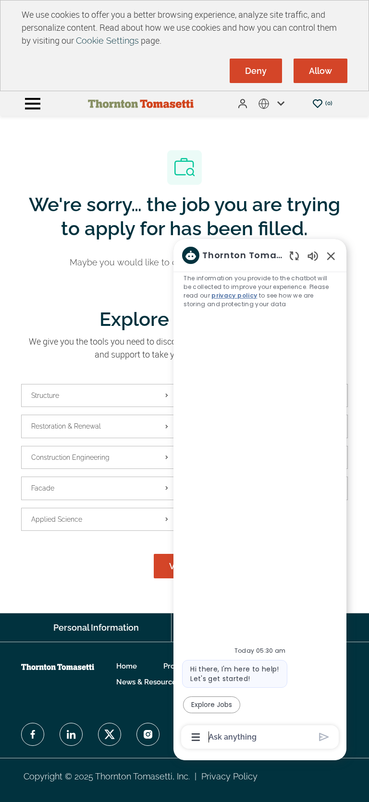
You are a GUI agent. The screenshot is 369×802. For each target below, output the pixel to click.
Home (126, 666)
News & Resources (148, 682)
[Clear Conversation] (294, 255)
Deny (256, 71)
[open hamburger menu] (32, 103)
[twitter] (109, 734)
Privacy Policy (229, 776)
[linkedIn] (71, 734)
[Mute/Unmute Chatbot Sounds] (313, 256)
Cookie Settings (107, 41)
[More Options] (196, 737)
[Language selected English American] (273, 103)
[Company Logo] (141, 103)
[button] (243, 103)
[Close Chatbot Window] (331, 256)
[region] (259, 495)
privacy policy (234, 295)
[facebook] (32, 734)
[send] (324, 737)
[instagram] (148, 734)
